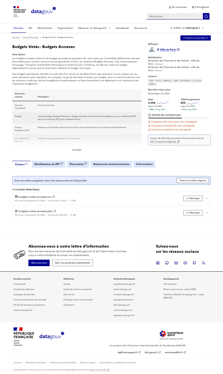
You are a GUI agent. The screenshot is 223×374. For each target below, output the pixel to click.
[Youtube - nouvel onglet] (185, 263)
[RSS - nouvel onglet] (203, 263)
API (30, 28)
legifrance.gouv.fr (127, 352)
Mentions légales (88, 362)
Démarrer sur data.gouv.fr (92, 28)
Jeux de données (31, 37)
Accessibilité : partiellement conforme (118, 362)
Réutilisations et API (48, 164)
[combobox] (178, 16)
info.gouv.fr (151, 352)
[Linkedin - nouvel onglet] (158, 263)
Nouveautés (122, 28)
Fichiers (21, 164)
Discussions (78, 164)
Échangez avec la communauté (78, 299)
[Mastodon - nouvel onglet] (167, 263)
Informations (144, 164)
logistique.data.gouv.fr (124, 315)
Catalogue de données (24, 294)
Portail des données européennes (29, 304)
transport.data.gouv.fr (123, 294)
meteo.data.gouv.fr (122, 289)
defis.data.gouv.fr (121, 304)
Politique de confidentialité (63, 362)
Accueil (15, 37)
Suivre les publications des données (30, 299)
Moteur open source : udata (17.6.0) (179, 289)
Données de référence (24, 289)
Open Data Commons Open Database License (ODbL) (175, 82)
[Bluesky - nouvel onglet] (176, 263)
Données (18, 28)
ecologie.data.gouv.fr (123, 299)
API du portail (169, 284)
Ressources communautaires (111, 164)
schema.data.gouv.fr (23, 310)
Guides (67, 284)
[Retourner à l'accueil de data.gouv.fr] (43, 11)
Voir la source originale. (163, 141)
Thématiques (20, 284)
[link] (178, 7)
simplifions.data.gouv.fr (124, 284)
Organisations (65, 28)
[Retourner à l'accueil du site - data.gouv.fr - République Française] (52, 337)
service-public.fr (174, 352)
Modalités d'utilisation (36, 362)
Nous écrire (140, 28)
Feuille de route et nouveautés (78, 289)
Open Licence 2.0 (98, 369)
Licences (18, 362)
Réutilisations (44, 28)
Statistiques (69, 304)
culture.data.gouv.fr (122, 310)
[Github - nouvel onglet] (194, 263)
